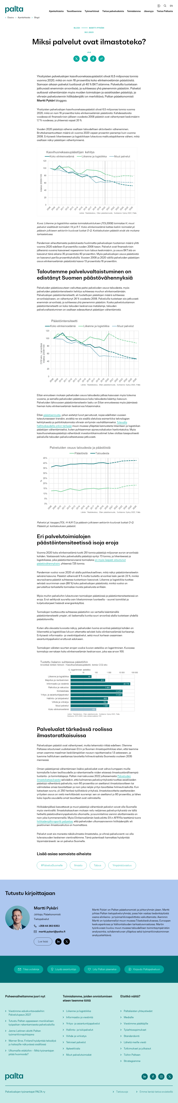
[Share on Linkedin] (85, 59)
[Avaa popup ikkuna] (158, 6)
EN (171, 6)
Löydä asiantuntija (65, 969)
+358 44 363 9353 (49, 926)
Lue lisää (43, 941)
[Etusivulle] (14, 10)
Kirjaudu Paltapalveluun (146, 969)
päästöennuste (52, 415)
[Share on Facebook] (93, 59)
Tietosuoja (122, 1091)
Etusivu (11, 17)
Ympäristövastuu (122, 865)
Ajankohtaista (24, 17)
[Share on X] (76, 59)
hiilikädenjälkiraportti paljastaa (55, 821)
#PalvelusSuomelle (52, 865)
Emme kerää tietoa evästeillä (156, 1091)
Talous (97, 865)
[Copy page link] (101, 59)
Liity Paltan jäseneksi (104, 969)
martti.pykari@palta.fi (52, 931)
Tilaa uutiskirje (31, 969)
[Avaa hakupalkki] (165, 6)
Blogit (36, 17)
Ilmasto (78, 865)
